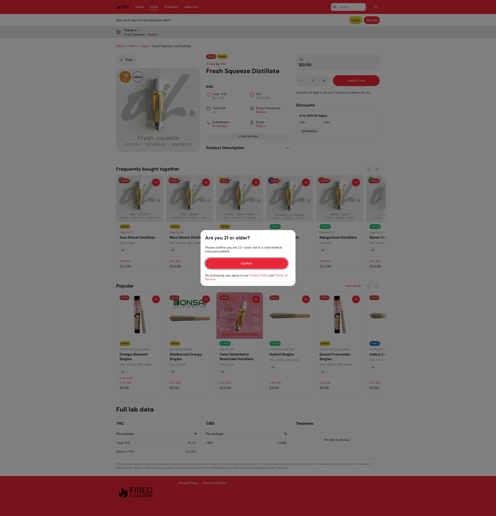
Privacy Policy (258, 275)
